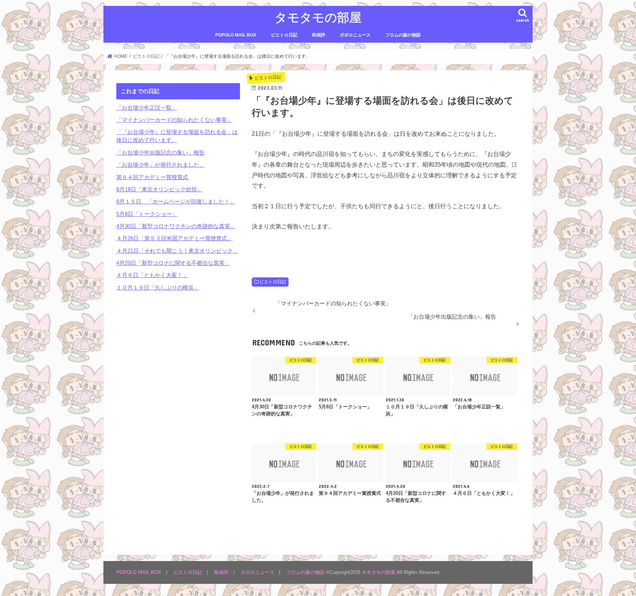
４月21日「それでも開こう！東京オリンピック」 (177, 251)
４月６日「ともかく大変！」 (152, 275)
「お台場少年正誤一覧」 (146, 108)
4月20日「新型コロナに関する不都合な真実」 (173, 263)
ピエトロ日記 (284, 35)
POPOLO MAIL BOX (235, 35)
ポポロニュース (355, 35)
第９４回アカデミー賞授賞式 (152, 177)
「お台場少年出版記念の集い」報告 (160, 153)
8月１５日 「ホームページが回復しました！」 (175, 202)
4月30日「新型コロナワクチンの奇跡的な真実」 (176, 226)
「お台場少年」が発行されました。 (160, 165)
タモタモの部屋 (318, 17)
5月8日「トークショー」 (146, 214)
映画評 (318, 35)
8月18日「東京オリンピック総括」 (159, 189)
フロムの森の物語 (403, 35)
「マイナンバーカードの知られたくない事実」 (174, 120)
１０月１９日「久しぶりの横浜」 (157, 288)
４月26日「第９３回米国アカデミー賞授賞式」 (174, 238)
